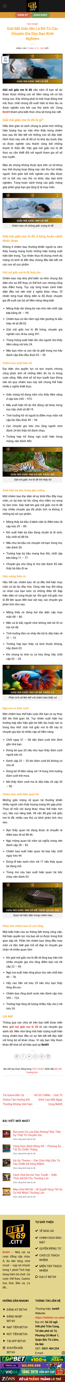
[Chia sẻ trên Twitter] (29, 1056)
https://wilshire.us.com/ (50, 1317)
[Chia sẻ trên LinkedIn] (48, 1056)
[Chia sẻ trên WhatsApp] (17, 1056)
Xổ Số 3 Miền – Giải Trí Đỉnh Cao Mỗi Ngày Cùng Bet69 (48, 1100)
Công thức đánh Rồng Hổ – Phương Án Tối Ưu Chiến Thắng (37, 1148)
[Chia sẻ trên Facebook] (23, 1056)
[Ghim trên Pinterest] (42, 1056)
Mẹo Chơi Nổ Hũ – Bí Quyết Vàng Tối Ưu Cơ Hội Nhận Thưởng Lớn (37, 1191)
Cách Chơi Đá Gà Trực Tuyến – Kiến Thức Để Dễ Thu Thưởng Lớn (35, 1176)
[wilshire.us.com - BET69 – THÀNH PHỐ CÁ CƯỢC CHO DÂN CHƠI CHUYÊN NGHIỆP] (32, 6)
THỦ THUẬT (32, 24)
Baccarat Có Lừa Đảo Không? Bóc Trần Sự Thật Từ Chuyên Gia (37, 1133)
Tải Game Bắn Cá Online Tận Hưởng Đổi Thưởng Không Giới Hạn (17, 1100)
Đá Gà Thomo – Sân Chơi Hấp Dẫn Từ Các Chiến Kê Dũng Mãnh (36, 1162)
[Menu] (5, 6)
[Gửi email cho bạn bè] (35, 1056)
